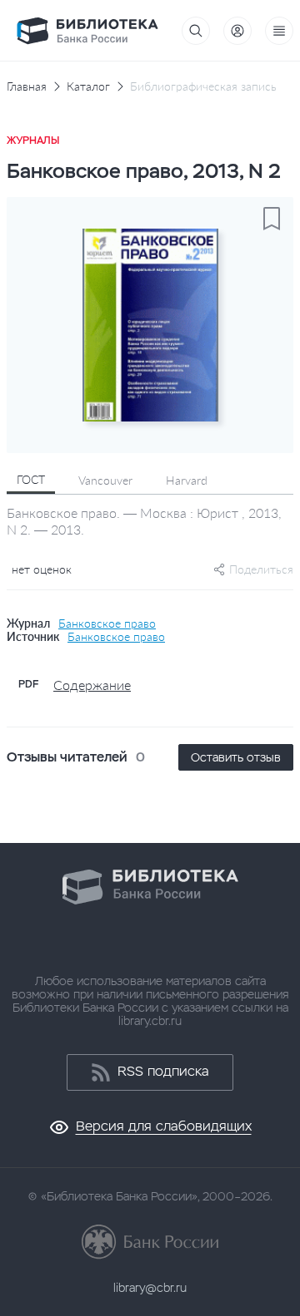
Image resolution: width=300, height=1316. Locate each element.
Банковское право (107, 623)
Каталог (88, 86)
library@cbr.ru (150, 1287)
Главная (27, 86)
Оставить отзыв (236, 757)
